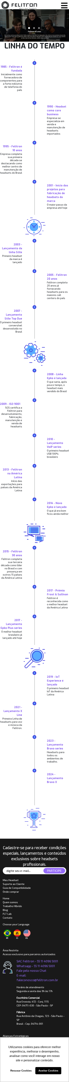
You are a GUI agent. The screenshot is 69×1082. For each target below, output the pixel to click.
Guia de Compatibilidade (17, 887)
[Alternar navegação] (64, 4)
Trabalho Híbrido (12, 906)
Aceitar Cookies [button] (48, 1070)
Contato (7, 917)
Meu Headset (11, 880)
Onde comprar (11, 891)
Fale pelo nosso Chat (31, 970)
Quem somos (10, 902)
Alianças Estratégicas (16, 1035)
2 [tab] (34, 28)
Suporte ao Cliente (13, 883)
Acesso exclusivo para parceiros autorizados (29, 954)
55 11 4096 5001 (44, 966)
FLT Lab (7, 913)
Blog (5, 909)
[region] (34, 25)
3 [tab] (39, 28)
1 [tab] (29, 28)
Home (6, 898)
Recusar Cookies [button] (21, 1070)
